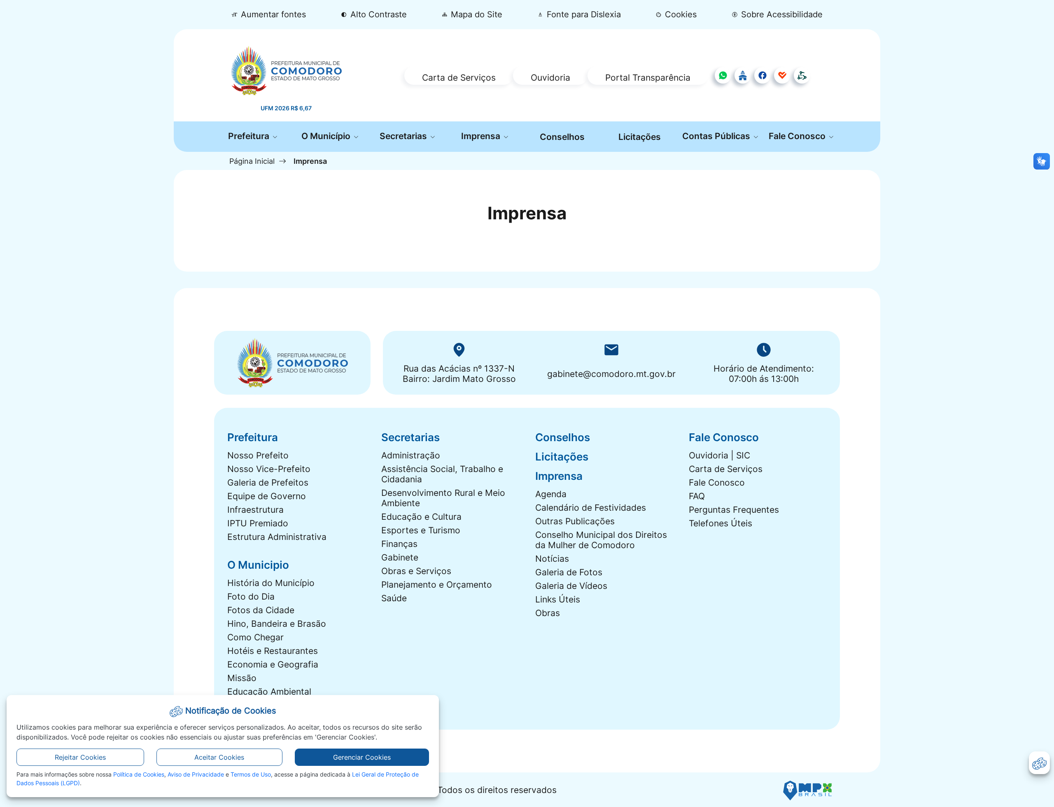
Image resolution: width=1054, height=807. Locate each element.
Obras (547, 613)
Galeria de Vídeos (571, 586)
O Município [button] (326, 136)
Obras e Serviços (416, 571)
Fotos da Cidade (260, 610)
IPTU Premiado (257, 523)
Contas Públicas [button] (717, 136)
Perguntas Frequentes (734, 510)
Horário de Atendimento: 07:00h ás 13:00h (764, 373)
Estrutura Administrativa (276, 537)
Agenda (551, 494)
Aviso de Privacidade (196, 774)
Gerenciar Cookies (362, 757)
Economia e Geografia (272, 664)
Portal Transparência (647, 77)
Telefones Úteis (720, 523)
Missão (242, 678)
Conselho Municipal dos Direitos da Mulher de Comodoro (601, 540)
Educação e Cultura (421, 517)
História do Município (271, 583)
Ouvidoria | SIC (719, 455)
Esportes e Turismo (420, 530)
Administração (410, 455)
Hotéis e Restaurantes (272, 651)
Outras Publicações (575, 521)
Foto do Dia (251, 596)
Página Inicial (252, 160)
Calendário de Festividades (590, 507)
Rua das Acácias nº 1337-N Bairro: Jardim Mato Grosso (459, 373)
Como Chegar (255, 637)
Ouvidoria (550, 77)
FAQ (697, 496)
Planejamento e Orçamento (436, 584)
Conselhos (562, 137)
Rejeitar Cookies (80, 757)
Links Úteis (557, 599)
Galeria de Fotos (568, 572)
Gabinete (399, 557)
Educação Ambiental (269, 691)
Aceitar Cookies (219, 757)
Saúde (394, 598)
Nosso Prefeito (258, 455)
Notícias (552, 559)
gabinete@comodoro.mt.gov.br (611, 374)
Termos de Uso (251, 774)
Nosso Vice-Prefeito (268, 469)
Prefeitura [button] (249, 136)
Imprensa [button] (481, 136)
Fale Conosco (717, 482)
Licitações (639, 137)
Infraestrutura (255, 510)
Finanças (399, 544)
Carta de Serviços (459, 77)
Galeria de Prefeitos (267, 482)
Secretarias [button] (404, 136)
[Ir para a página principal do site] (286, 70)
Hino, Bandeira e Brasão (276, 624)
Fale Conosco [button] (798, 136)
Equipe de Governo (266, 496)
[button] (676, 14)
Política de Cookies (138, 774)
